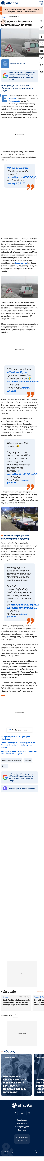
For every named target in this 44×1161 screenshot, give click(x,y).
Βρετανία (28, 760)
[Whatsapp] (41, 64)
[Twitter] (41, 43)
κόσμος (9, 1051)
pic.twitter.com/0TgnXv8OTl (22, 607)
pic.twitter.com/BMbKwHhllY (22, 474)
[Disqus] (22, 826)
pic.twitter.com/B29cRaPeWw (23, 381)
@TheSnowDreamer (17, 167)
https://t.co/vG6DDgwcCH (25, 604)
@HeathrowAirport (17, 372)
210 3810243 (22, 1141)
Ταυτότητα (22, 1130)
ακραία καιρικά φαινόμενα (11, 760)
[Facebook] (41, 36)
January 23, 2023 (16, 183)
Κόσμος (4, 17)
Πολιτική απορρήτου (22, 1127)
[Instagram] (22, 1113)
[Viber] (41, 57)
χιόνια (4, 766)
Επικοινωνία (22, 1123)
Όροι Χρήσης (22, 1120)
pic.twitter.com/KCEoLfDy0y (22, 177)
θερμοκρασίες (15, 101)
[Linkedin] (41, 50)
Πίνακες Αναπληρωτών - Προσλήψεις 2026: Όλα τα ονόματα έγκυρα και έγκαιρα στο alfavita (18, 745)
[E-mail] (41, 71)
